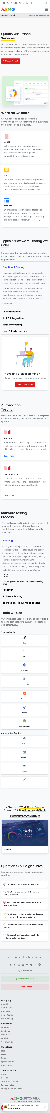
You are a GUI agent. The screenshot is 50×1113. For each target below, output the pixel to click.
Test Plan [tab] (7, 589)
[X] (12, 3)
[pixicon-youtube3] (27, 964)
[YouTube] (16, 3)
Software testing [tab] (12, 596)
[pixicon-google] (31, 964)
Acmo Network (21, 1102)
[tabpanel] (25, 289)
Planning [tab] (7, 540)
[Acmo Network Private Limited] (25, 1099)
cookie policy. (14, 1108)
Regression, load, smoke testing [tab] (21, 602)
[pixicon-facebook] (10, 964)
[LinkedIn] (20, 3)
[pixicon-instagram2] (19, 964)
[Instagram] (27, 3)
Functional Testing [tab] (13, 267)
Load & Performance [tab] (14, 331)
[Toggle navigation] (46, 9)
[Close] (45, 1107)
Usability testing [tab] (12, 324)
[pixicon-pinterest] (35, 964)
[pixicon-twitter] (14, 964)
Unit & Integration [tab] (13, 318)
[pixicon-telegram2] (40, 964)
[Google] (8, 3)
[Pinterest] (23, 3)
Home (31, 15)
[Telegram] (31, 3)
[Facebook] (4, 3)
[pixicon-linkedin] (23, 964)
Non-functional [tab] (11, 311)
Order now (7, 303)
